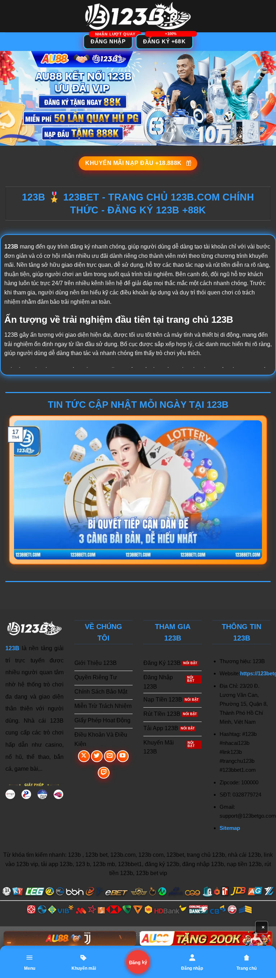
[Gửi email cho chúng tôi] (110, 756)
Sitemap (230, 828)
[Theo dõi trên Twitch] (104, 773)
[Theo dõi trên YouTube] (123, 756)
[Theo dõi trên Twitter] (97, 756)
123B (12, 648)
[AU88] (70, 938)
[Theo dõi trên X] (84, 756)
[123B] (138, 16)
